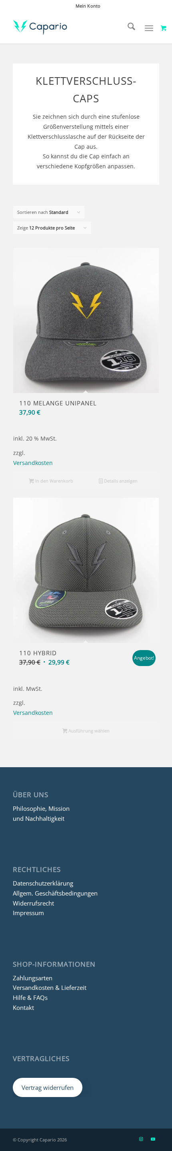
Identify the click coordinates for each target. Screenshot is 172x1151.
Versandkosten (33, 463)
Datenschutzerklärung (43, 883)
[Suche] (127, 28)
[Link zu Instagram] (141, 1139)
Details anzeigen (120, 481)
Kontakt (23, 1007)
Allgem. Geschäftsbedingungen (55, 893)
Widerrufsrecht (33, 903)
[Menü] (149, 27)
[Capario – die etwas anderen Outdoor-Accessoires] (71, 28)
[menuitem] (88, 6)
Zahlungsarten (32, 978)
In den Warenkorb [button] (53, 481)
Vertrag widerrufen (48, 1087)
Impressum (28, 913)
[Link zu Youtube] (153, 1139)
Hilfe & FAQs (30, 997)
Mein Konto (88, 6)
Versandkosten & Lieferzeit (49, 987)
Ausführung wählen (88, 731)
